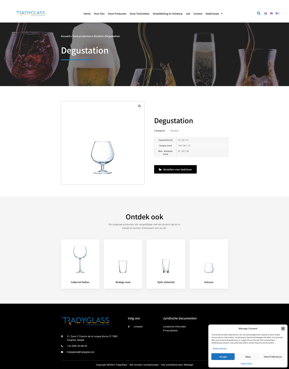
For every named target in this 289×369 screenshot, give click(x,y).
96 (184, 145)
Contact (197, 13)
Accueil (65, 36)
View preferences (273, 356)
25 (183, 140)
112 (188, 145)
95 (187, 151)
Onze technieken (139, 13)
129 (179, 145)
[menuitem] (214, 13)
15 (179, 140)
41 (187, 140)
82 (183, 151)
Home (87, 13)
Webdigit (188, 364)
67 (179, 151)
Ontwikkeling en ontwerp (167, 13)
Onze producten (117, 13)
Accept (223, 356)
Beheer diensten (220, 348)
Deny (248, 356)
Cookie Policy (246, 363)
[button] (282, 328)
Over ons (99, 13)
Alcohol (98, 36)
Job (188, 13)
